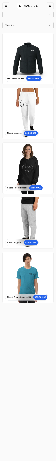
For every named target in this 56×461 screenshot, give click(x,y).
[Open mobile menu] (5, 6)
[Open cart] (50, 6)
